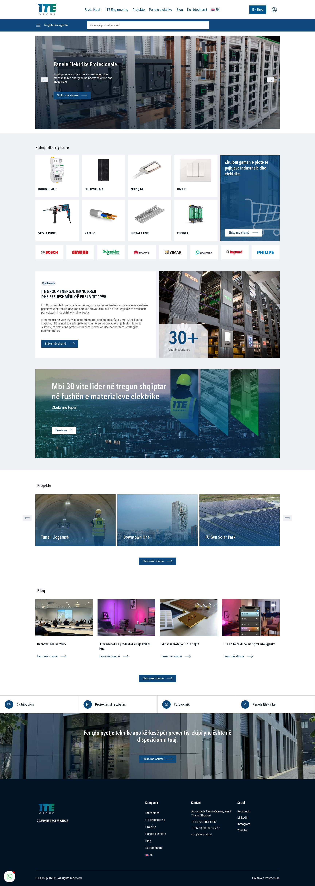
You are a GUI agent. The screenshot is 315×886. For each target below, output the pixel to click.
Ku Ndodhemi (197, 9)
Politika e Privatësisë (266, 878)
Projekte (139, 9)
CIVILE (181, 189)
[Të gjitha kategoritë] (38, 25)
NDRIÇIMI (137, 189)
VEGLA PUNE (47, 233)
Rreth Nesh (93, 9)
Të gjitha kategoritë (56, 25)
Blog (179, 9)
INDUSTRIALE (47, 189)
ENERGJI (182, 233)
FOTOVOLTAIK (94, 189)
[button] (44, 79)
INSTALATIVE (140, 233)
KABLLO (90, 233)
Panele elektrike (160, 9)
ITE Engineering (117, 9)
